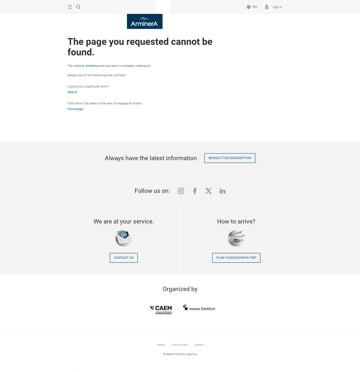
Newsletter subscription (229, 158)
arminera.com (95, 66)
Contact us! (124, 258)
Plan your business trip (236, 258)
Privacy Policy (180, 344)
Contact (198, 344)
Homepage (75, 109)
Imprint (161, 344)
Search (72, 92)
